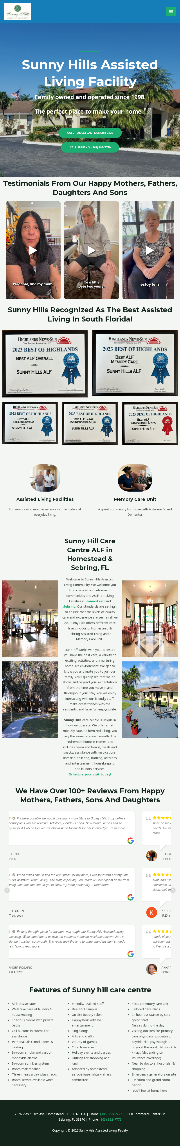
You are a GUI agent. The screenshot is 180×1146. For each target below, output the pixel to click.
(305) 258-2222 (111, 1114)
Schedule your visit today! (90, 774)
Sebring (69, 606)
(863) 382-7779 (110, 1119)
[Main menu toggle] (171, 11)
